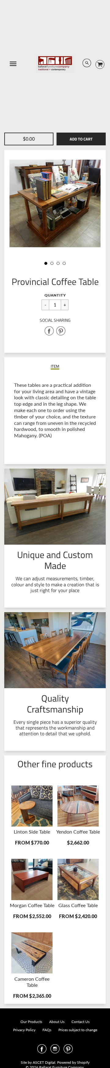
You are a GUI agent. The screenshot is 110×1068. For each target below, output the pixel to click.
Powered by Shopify (73, 1062)
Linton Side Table (32, 831)
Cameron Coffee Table (32, 982)
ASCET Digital (44, 1062)
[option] (55, 203)
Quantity (55, 295)
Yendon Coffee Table (78, 831)
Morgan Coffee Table (32, 905)
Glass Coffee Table (78, 905)
